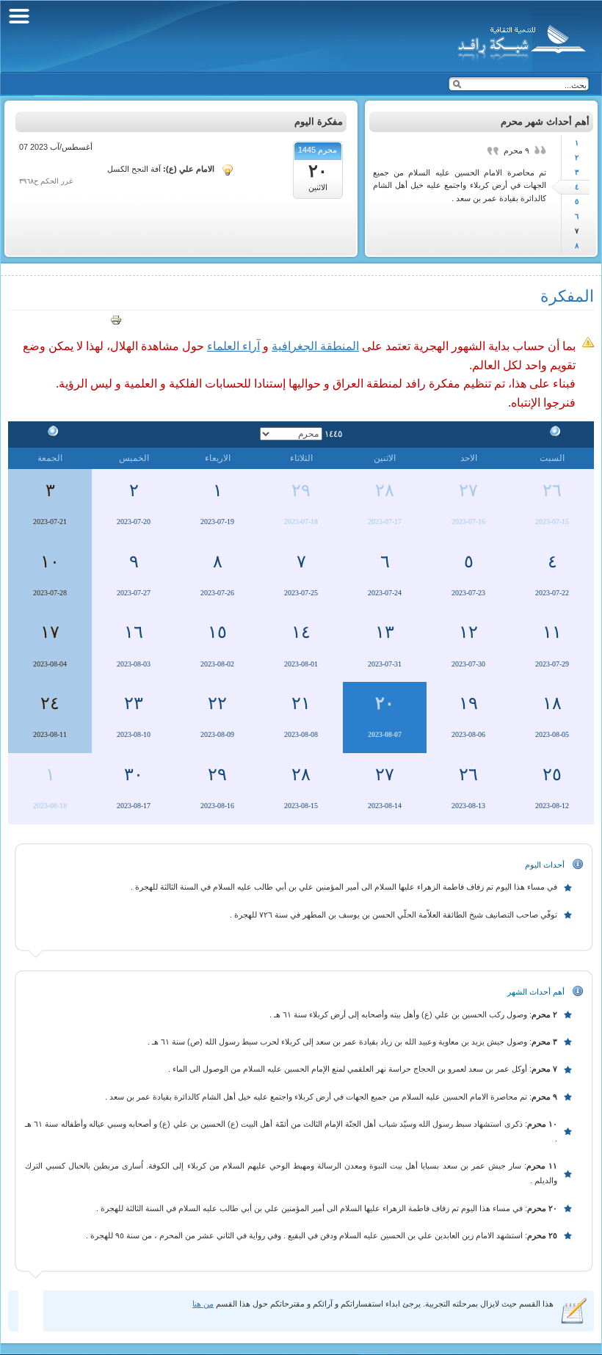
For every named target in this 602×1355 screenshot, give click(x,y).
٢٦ (552, 490)
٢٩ (301, 490)
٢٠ (384, 703)
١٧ (49, 632)
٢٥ (552, 774)
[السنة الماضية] (552, 433)
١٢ (468, 632)
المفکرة (567, 296)
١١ (552, 632)
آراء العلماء (233, 346)
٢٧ (468, 490)
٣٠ (133, 774)
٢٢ (217, 703)
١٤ (301, 632)
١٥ (217, 632)
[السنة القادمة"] (49, 433)
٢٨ (384, 490)
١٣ (384, 632)
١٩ (468, 703)
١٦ (133, 632)
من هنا (203, 1303)
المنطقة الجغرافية (315, 346)
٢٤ (49, 703)
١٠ (49, 561)
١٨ (552, 703)
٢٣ (133, 703)
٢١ (301, 703)
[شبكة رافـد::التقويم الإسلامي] (519, 40)
